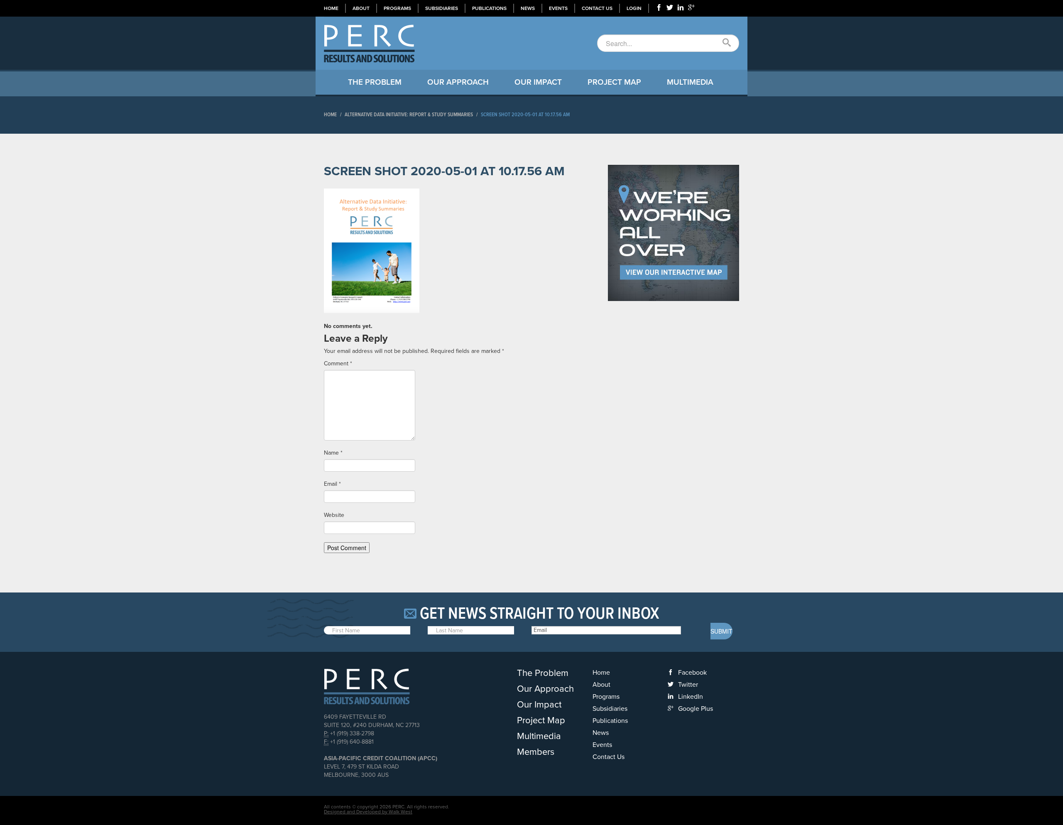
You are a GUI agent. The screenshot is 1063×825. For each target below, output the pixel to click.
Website (334, 515)
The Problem (375, 82)
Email (332, 483)
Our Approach (458, 82)
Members (535, 752)
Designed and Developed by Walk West (368, 812)
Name (333, 452)
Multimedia (690, 82)
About (361, 8)
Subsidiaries (441, 8)
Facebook (692, 672)
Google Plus (695, 709)
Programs (397, 8)
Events (558, 8)
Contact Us (597, 8)
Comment (338, 363)
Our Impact (538, 82)
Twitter (688, 685)
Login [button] (634, 8)
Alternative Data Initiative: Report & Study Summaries (409, 114)
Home (331, 8)
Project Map (614, 82)
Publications (489, 8)
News (528, 8)
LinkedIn (690, 697)
